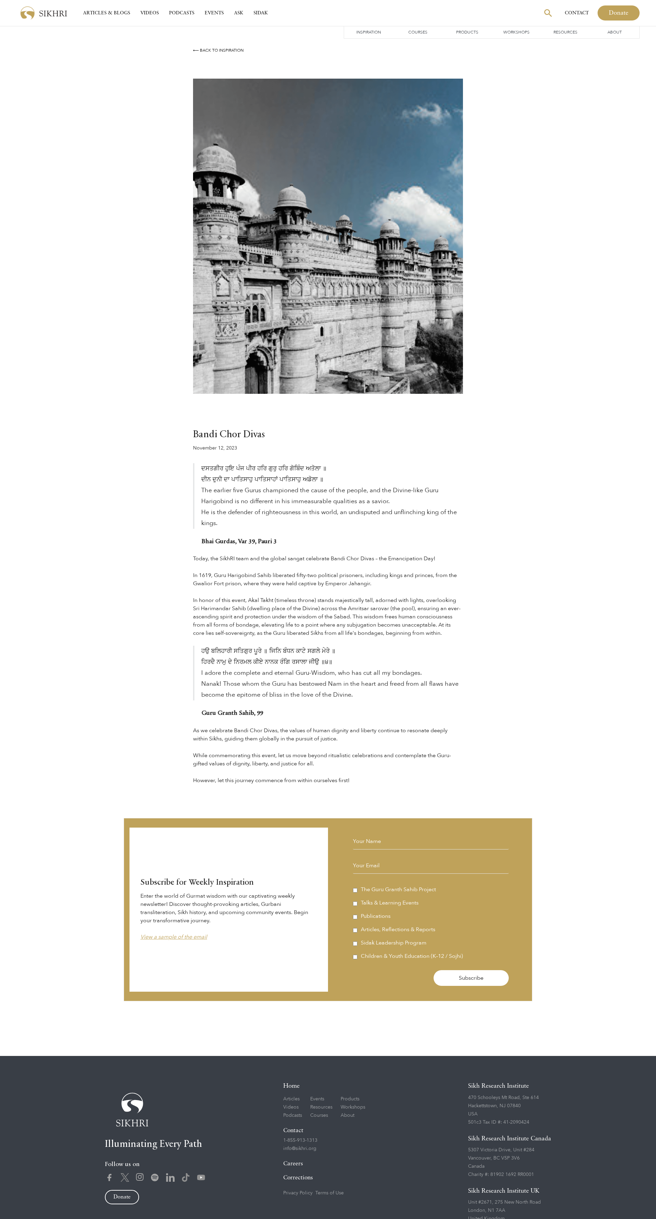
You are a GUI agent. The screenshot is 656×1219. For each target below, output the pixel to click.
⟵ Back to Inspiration (218, 50)
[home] (43, 13)
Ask (238, 13)
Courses (417, 32)
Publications (376, 916)
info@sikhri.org (299, 1148)
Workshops (516, 32)
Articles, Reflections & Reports (398, 929)
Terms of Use (329, 1193)
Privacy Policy (298, 1193)
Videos (149, 13)
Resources (565, 32)
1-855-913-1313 (300, 1140)
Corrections (298, 1178)
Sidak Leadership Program (393, 943)
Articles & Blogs (106, 13)
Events (214, 13)
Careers (293, 1164)
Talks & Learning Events (390, 903)
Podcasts (181, 13)
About (614, 32)
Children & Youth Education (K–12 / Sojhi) (412, 956)
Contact (577, 13)
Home (291, 1086)
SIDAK (261, 13)
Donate (618, 13)
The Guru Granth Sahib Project (398, 889)
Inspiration (368, 32)
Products (467, 32)
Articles (291, 1099)
